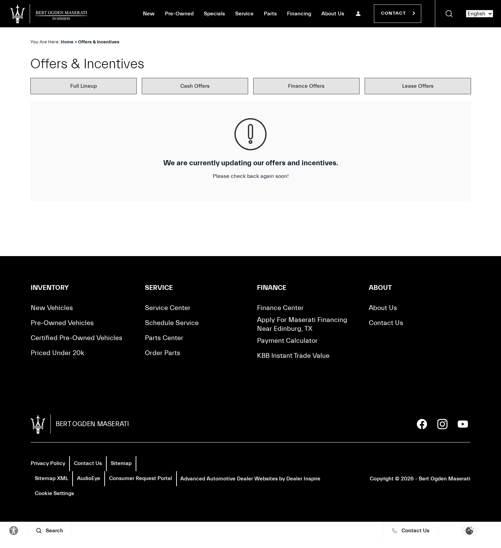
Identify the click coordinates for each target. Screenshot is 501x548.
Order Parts (162, 353)
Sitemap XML (51, 478)
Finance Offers (306, 86)
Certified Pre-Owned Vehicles (76, 338)
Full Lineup (83, 86)
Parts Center (164, 338)
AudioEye (88, 478)
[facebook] (421, 424)
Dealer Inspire (303, 479)
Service (244, 14)
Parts (270, 14)
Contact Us (386, 323)
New (149, 14)
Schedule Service (172, 323)
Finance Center (280, 308)
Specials (214, 14)
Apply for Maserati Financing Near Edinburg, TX (302, 324)
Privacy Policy (48, 463)
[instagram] (442, 424)
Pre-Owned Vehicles (62, 323)
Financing (299, 14)
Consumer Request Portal (140, 478)
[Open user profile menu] (358, 13)
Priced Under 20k (57, 353)
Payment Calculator (287, 341)
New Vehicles (52, 308)
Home (67, 42)
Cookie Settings (54, 493)
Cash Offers (195, 86)
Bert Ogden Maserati (444, 479)
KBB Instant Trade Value (293, 356)
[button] (448, 13)
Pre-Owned (179, 14)
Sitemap (121, 463)
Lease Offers (418, 86)
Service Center (168, 308)
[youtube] (462, 424)
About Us (332, 14)
